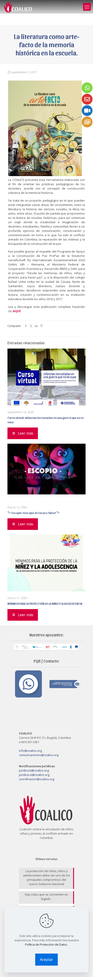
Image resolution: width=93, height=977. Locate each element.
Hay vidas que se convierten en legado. (46, 896)
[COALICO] (18, 7)
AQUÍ (17, 311)
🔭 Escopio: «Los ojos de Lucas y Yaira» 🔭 (33, 512)
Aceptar (46, 959)
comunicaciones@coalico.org (38, 755)
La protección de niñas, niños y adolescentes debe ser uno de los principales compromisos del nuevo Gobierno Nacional (46, 877)
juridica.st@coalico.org (34, 775)
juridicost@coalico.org (34, 770)
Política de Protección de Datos (46, 944)
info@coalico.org (30, 751)
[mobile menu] (87, 7)
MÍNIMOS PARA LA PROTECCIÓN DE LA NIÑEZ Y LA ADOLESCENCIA (44, 603)
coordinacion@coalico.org (36, 779)
